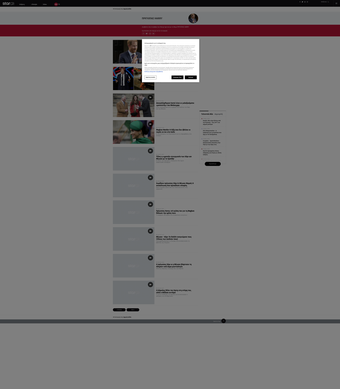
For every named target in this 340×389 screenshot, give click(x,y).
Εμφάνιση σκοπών (150, 77)
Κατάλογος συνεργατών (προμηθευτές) (153, 71)
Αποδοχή (191, 77)
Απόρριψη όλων (177, 77)
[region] (170, 60)
